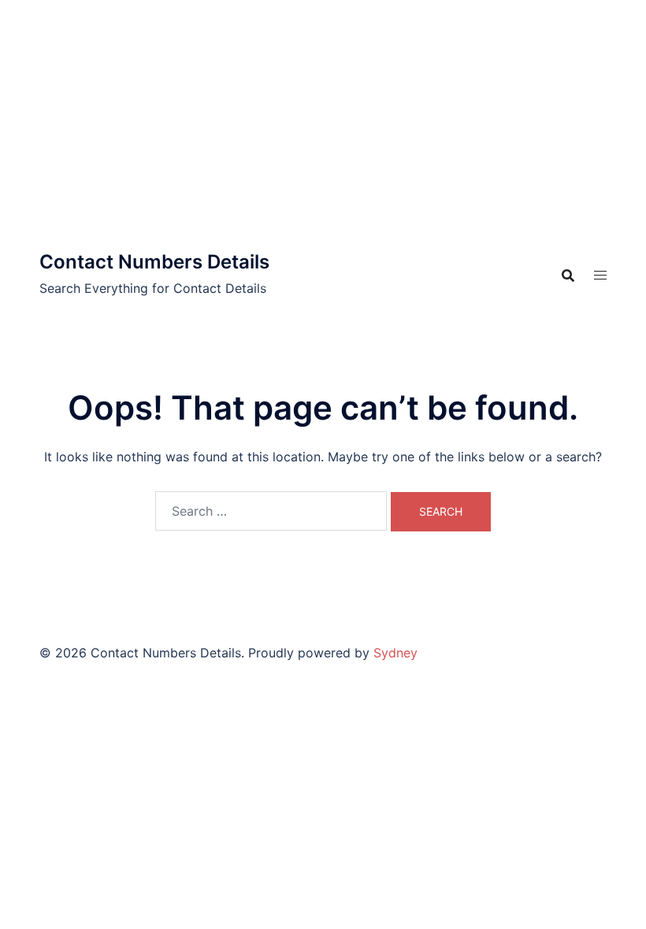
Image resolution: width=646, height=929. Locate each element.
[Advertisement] (323, 118)
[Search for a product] (568, 275)
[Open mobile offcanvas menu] (600, 275)
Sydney (395, 653)
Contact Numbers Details (154, 261)
